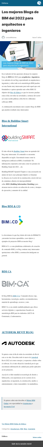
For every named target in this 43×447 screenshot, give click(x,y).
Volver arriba (37, 437)
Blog (25, 429)
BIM (21, 429)
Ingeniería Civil (9, 406)
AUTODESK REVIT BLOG (18, 332)
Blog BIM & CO (11, 206)
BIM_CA (16, 296)
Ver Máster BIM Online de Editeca (14, 424)
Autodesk (34, 357)
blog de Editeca (15, 92)
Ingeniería (31, 429)
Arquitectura (27, 403)
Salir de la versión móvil (21, 444)
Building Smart (18, 151)
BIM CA (6, 271)
